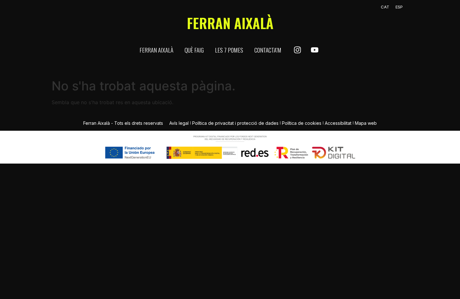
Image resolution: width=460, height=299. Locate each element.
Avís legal (179, 123)
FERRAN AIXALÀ (230, 23)
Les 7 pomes (229, 49)
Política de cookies (301, 123)
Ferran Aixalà (156, 49)
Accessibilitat (338, 123)
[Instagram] (297, 50)
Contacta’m (267, 49)
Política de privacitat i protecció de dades (235, 123)
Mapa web (366, 123)
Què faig (194, 49)
